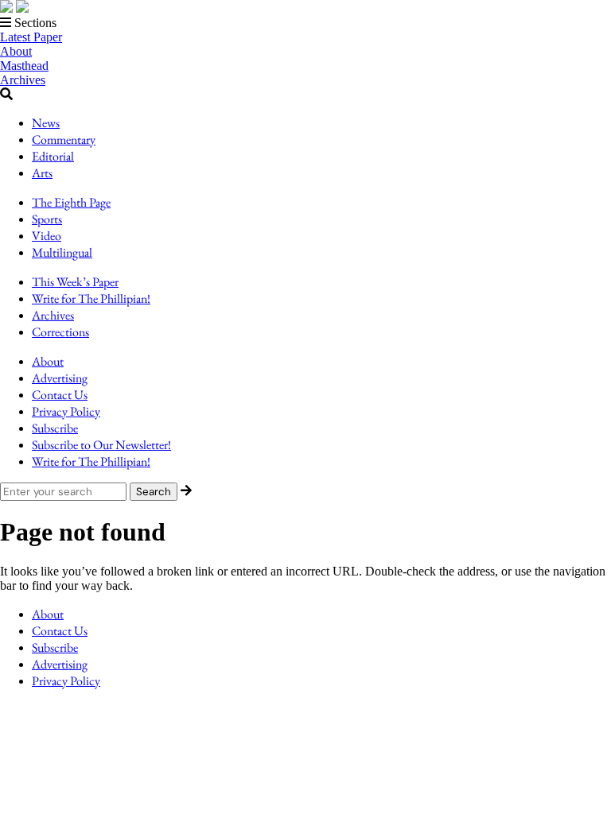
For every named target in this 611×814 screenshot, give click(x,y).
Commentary (63, 139)
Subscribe (55, 428)
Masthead (24, 65)
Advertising (60, 378)
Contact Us (60, 394)
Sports (47, 219)
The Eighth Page (71, 202)
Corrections (60, 332)
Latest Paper (31, 37)
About (16, 51)
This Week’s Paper (75, 281)
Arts (42, 173)
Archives (22, 80)
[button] (305, 23)
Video (46, 235)
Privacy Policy (66, 411)
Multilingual (62, 252)
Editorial (53, 156)
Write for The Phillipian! (91, 298)
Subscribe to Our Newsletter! (101, 444)
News (46, 122)
